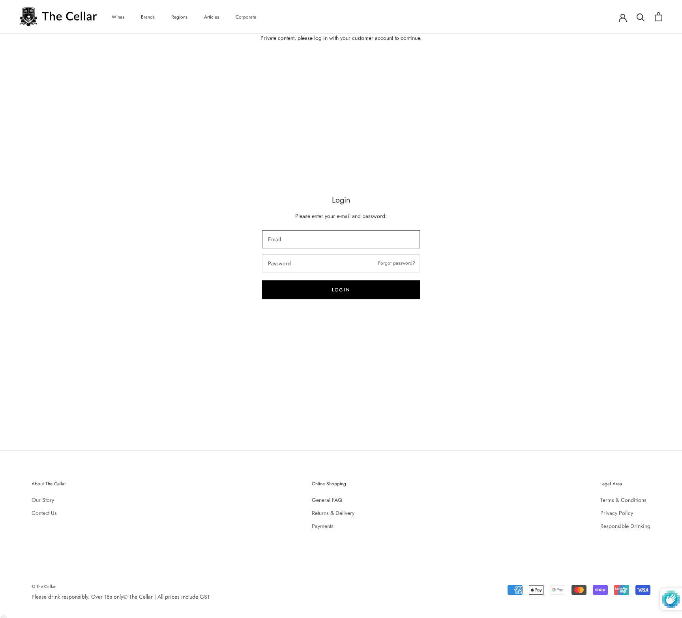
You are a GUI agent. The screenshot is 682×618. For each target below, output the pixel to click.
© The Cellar (44, 586)
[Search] (641, 17)
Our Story (43, 500)
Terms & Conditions (623, 500)
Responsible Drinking (625, 526)
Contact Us (44, 513)
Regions (179, 17)
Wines (118, 17)
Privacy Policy (616, 513)
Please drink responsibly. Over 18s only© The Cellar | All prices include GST (121, 597)
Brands (148, 17)
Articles (211, 17)
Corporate (246, 17)
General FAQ (327, 500)
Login (341, 289)
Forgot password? (396, 263)
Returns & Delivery (333, 513)
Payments (323, 526)
